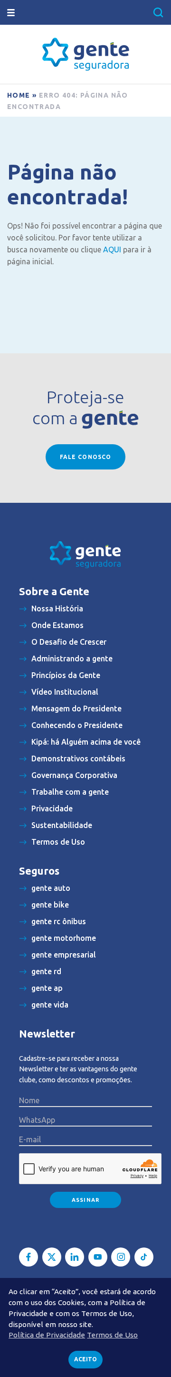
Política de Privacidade (47, 1335)
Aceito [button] (85, 1359)
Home (18, 95)
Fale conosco (85, 457)
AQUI (112, 249)
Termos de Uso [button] (112, 1335)
